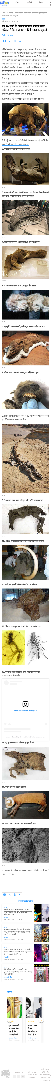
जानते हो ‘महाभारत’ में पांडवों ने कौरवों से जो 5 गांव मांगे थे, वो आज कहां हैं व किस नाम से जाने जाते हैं (17, 931)
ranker (4, 187)
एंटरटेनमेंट (31, 1022)
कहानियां (29, 2)
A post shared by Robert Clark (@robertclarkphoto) (25, 737)
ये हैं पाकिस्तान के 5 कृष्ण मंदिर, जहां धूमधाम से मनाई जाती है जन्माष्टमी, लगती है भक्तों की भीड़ (18, 971)
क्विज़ (41, 2)
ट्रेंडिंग (17, 2)
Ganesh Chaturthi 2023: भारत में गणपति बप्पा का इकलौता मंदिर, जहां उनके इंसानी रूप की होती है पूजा (18, 951)
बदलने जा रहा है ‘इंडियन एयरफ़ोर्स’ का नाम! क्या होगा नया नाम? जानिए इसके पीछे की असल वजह (18, 912)
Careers (32, 1077)
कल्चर (11, 13)
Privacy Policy (45, 1075)
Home (4, 13)
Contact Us (32, 1075)
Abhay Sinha (7, 35)
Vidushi (6, 957)
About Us (32, 1072)
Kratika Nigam (13, 1038)
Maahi (6, 917)
